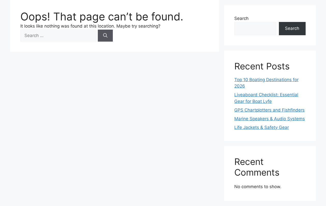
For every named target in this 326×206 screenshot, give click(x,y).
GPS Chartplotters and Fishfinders (269, 110)
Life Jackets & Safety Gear (261, 127)
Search (241, 18)
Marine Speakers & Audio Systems (269, 118)
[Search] (105, 36)
